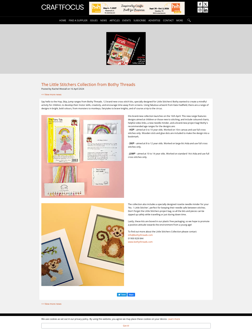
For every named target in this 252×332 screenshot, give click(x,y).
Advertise (154, 20)
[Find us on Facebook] (200, 4)
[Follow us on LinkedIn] (205, 10)
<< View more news (51, 94)
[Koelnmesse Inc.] (137, 8)
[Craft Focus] (62, 6)
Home (62, 20)
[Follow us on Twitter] (205, 4)
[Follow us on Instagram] (200, 10)
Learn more (174, 318)
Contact (168, 20)
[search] (189, 20)
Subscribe (139, 20)
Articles (115, 20)
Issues (94, 20)
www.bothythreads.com (140, 241)
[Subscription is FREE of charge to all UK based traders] (126, 64)
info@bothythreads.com (140, 234)
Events (126, 20)
